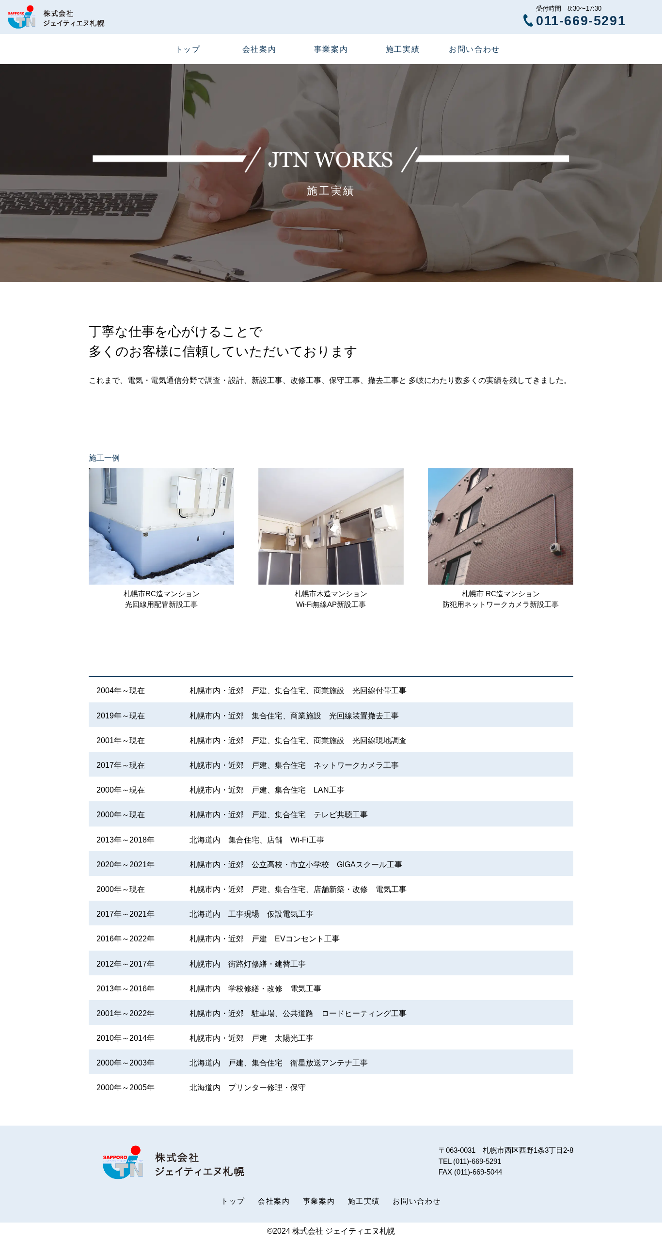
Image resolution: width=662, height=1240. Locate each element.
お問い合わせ (474, 49)
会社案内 (259, 49)
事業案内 (331, 49)
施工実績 (403, 49)
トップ (188, 49)
